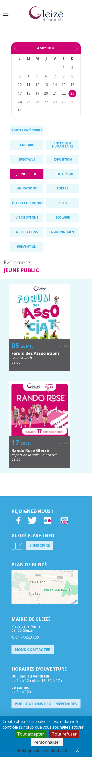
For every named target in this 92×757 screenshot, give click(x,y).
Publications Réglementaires (46, 703)
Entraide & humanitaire (62, 145)
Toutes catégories (26, 130)
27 (46, 101)
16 (72, 84)
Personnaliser (46, 742)
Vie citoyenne (27, 217)
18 (28, 93)
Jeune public (27, 174)
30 (72, 101)
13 (46, 84)
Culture (26, 145)
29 (64, 101)
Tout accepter (30, 734)
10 (20, 84)
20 (46, 93)
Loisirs (62, 188)
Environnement (62, 232)
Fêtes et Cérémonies (26, 203)
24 (20, 101)
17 (20, 93)
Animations (27, 188)
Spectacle (27, 159)
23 (72, 93)
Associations (27, 232)
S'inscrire (39, 545)
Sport (62, 203)
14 (55, 84)
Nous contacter (32, 649)
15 (64, 84)
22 (64, 93)
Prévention (27, 246)
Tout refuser (64, 734)
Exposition (62, 159)
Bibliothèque (63, 174)
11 (28, 84)
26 (37, 101)
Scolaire (62, 217)
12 (37, 84)
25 (28, 101)
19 (37, 93)
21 (55, 93)
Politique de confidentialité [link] (43, 750)
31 (20, 110)
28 (55, 101)
